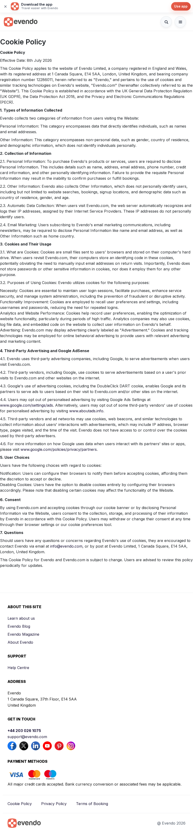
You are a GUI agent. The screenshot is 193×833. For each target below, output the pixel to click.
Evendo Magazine (23, 634)
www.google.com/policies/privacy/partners (58, 449)
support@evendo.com (27, 736)
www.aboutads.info (86, 411)
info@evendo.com (66, 546)
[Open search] (166, 21)
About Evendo (20, 642)
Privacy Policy (54, 803)
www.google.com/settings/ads (26, 405)
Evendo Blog (19, 626)
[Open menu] (180, 21)
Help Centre (18, 667)
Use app (181, 6)
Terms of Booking (92, 803)
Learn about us (21, 618)
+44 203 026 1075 (24, 730)
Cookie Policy (20, 803)
